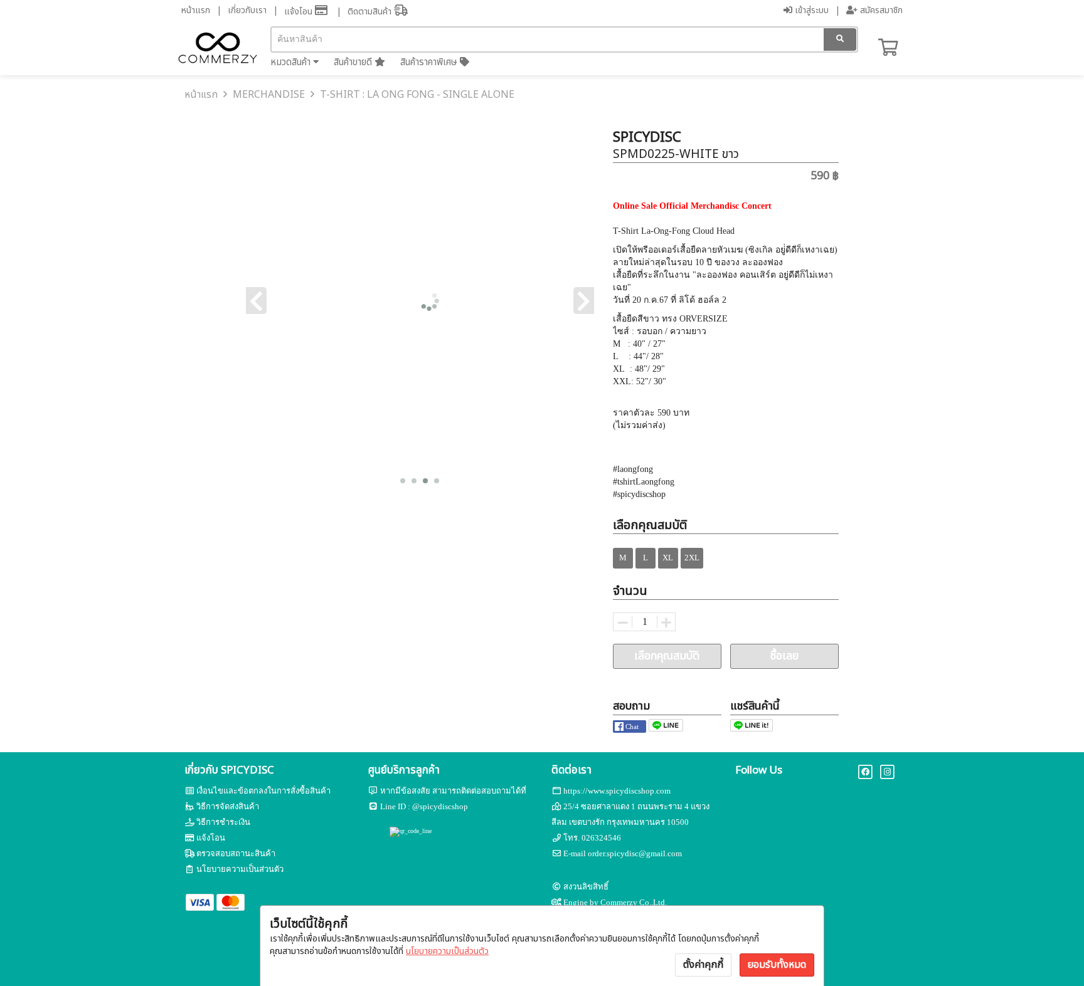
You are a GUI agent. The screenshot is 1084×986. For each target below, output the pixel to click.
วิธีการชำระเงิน (223, 822)
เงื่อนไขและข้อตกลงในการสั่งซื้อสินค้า (263, 790)
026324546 (601, 837)
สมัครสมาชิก (880, 10)
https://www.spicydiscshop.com (617, 790)
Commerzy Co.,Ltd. (633, 902)
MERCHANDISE (269, 94)
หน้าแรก (195, 10)
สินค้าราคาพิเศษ (430, 62)
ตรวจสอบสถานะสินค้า (235, 853)
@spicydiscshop (440, 806)
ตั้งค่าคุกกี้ (703, 964)
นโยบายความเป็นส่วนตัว (447, 951)
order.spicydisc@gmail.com (635, 853)
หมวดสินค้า (291, 62)
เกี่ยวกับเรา (247, 10)
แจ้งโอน (299, 11)
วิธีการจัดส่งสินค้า (227, 806)
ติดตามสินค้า (371, 11)
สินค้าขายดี (354, 62)
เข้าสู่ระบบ (810, 10)
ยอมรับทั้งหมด (777, 964)
